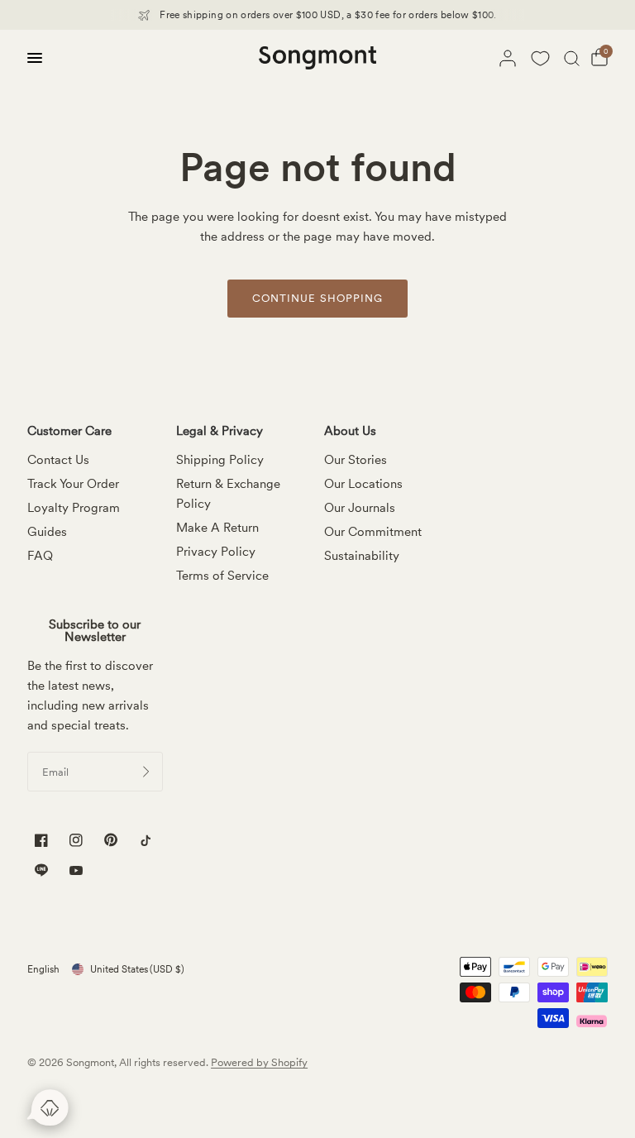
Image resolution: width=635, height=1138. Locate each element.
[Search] (571, 58)
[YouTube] (76, 872)
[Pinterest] (110, 840)
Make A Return (217, 527)
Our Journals (359, 507)
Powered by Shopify (259, 1062)
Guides (47, 531)
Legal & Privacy (219, 431)
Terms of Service (222, 575)
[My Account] (508, 58)
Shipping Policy (220, 459)
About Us (350, 431)
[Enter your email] (146, 771)
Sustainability (361, 555)
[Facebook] (41, 841)
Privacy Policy (215, 551)
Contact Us (58, 459)
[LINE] (41, 870)
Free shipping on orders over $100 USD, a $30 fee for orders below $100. (328, 15)
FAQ (40, 555)
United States (137, 969)
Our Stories (355, 459)
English (43, 969)
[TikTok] (145, 841)
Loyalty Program (73, 507)
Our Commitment (373, 531)
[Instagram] (76, 841)
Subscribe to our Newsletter (95, 631)
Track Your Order (73, 483)
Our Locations (363, 483)
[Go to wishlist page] (540, 58)
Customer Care (69, 431)
